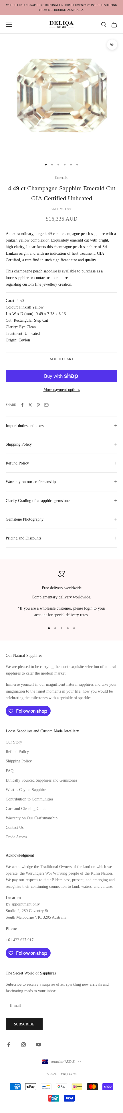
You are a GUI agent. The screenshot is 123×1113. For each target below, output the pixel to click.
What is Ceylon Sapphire (26, 790)
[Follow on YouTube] (38, 1044)
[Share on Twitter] (30, 405)
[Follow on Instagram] (23, 1044)
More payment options (61, 390)
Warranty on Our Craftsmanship (31, 818)
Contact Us (14, 827)
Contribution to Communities (29, 799)
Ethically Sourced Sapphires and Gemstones (41, 780)
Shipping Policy (19, 761)
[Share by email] (46, 405)
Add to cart (61, 359)
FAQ (9, 771)
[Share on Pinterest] (38, 405)
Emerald (61, 177)
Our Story (14, 742)
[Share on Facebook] (22, 405)
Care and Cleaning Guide (26, 808)
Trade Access (16, 837)
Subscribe (24, 1024)
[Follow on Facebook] (8, 1044)
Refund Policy (17, 752)
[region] (61, 594)
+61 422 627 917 (19, 940)
